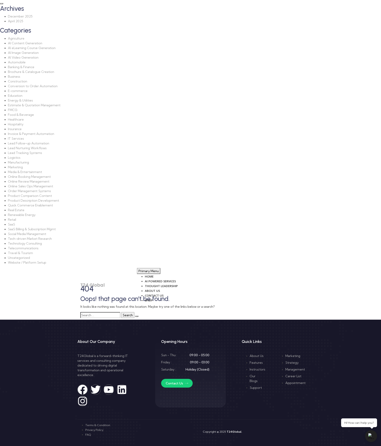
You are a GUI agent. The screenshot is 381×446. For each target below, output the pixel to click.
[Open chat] (371, 436)
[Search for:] (100, 315)
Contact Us (154, 295)
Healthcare (16, 119)
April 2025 (15, 21)
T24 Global (92, 285)
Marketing (15, 167)
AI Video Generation (23, 57)
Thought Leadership (161, 286)
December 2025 (20, 16)
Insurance (15, 129)
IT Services (16, 138)
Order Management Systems (29, 191)
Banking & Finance (21, 67)
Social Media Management (27, 234)
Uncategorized (19, 258)
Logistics (14, 158)
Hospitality (15, 124)
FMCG (12, 110)
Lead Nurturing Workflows (27, 148)
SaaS (11, 224)
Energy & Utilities (20, 100)
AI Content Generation (25, 43)
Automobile (17, 62)
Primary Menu (149, 271)
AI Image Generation (23, 53)
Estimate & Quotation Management (34, 105)
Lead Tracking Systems (25, 153)
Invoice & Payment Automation (31, 134)
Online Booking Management (29, 177)
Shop (149, 300)
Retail (12, 220)
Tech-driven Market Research (30, 239)
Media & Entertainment (25, 172)
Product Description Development (33, 200)
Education (15, 96)
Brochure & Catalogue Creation (31, 72)
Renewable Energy (22, 215)
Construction (17, 81)
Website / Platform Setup (27, 262)
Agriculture (16, 38)
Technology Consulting (25, 243)
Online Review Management (28, 181)
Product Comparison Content (30, 196)
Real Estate (16, 210)
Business (14, 76)
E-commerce (18, 91)
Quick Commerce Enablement (30, 205)
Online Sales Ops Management (30, 186)
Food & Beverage (21, 115)
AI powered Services (160, 281)
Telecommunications (23, 248)
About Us (152, 291)
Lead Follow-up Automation (28, 143)
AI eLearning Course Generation (32, 48)
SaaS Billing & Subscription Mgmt (32, 229)
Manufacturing (18, 162)
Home (149, 276)
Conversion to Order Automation (33, 86)
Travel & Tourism (20, 253)
